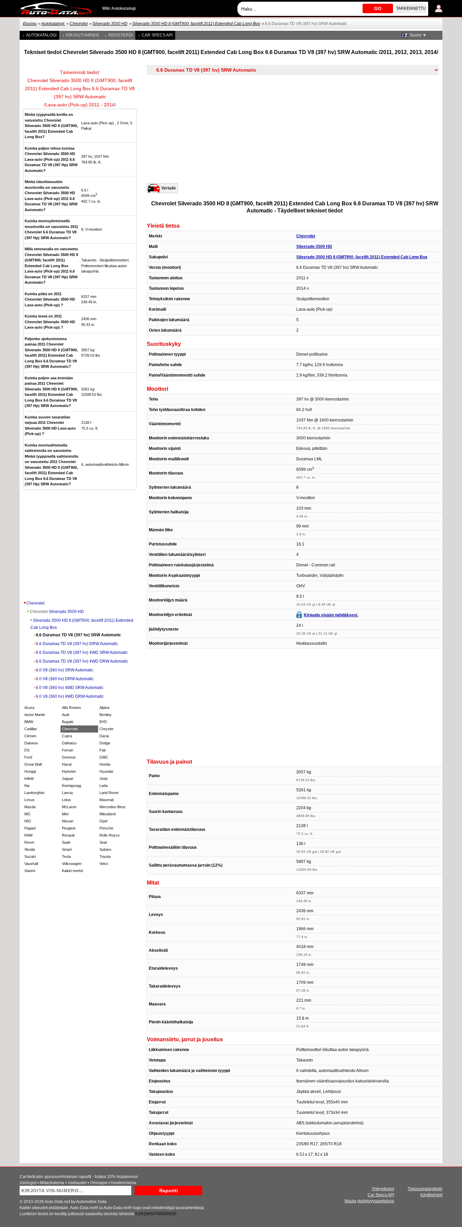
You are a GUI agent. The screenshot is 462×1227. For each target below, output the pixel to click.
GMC (103, 757)
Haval (66, 764)
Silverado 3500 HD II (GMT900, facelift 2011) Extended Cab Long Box (196, 23)
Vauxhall (31, 864)
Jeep (103, 778)
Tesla (66, 856)
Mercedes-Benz (112, 807)
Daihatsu (69, 743)
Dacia (104, 736)
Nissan (67, 821)
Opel (103, 821)
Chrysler (106, 729)
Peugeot (68, 828)
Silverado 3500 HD (110, 23)
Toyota (105, 856)
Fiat (102, 750)
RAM (28, 835)
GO (378, 8)
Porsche (106, 828)
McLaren (69, 807)
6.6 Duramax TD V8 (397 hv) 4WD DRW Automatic (82, 661)
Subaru (105, 849)
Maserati (106, 800)
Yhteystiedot (382, 1188)
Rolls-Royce (109, 835)
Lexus (29, 800)
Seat (103, 842)
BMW (28, 722)
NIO (27, 821)
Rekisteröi (120, 35)
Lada (103, 786)
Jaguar (67, 778)
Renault (68, 835)
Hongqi (30, 771)
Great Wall (33, 764)
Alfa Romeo (71, 708)
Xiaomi (29, 871)
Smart (67, 849)
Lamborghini (34, 793)
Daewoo (31, 743)
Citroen (30, 736)
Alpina (104, 708)
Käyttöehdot (431, 1195)
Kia (26, 786)
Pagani (30, 828)
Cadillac (30, 729)
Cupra (67, 736)
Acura (29, 708)
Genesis (69, 757)
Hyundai (106, 771)
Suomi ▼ (418, 35)
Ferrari (67, 750)
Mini (65, 814)
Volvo (103, 864)
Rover (29, 842)
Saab (66, 842)
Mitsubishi (107, 814)
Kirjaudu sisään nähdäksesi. (331, 615)
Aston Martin (34, 715)
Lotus (66, 800)
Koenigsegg (71, 786)
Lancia (67, 793)
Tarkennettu (411, 8)
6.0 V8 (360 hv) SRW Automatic (64, 670)
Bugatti (67, 722)
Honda (104, 764)
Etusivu (30, 23)
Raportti (168, 1190)
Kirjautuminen (82, 35)
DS (26, 750)
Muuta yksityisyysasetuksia (369, 1201)
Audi (65, 715)
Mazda (30, 807)
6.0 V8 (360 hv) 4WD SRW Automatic (69, 687)
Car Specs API (157, 35)
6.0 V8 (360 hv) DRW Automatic (65, 678)
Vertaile (168, 188)
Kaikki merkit (72, 871)
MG (27, 814)
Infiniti (28, 778)
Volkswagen (72, 864)
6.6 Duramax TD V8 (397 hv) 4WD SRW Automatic (82, 652)
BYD (103, 722)
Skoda (29, 849)
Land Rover (109, 793)
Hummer (69, 771)
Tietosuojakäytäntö (425, 1188)
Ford (28, 757)
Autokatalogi (53, 23)
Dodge (104, 743)
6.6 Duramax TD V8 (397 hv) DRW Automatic (77, 643)
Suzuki (30, 856)
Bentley (105, 715)
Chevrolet (79, 23)
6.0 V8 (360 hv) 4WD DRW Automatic (70, 696)
